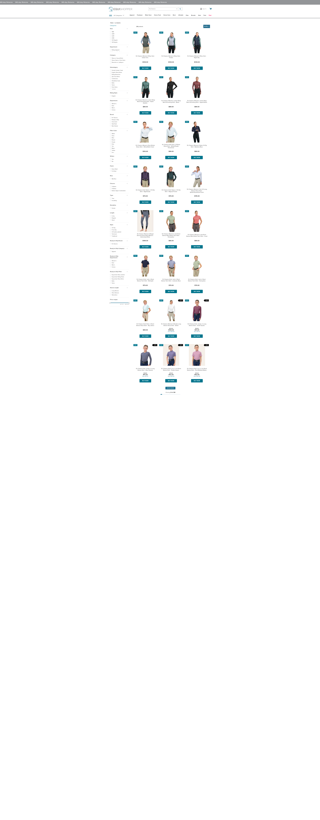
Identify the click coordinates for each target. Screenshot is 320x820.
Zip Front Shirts (116, 89)
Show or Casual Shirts (117, 67)
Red (113, 165)
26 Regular (115, 42)
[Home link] (112, 23)
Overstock (114, 134)
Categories (113, 25)
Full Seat (114, 184)
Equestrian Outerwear (117, 73)
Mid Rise (114, 191)
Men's (113, 120)
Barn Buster (115, 138)
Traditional (114, 249)
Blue (113, 150)
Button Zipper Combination (119, 203)
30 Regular (115, 40)
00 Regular (115, 48)
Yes (113, 172)
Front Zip (114, 242)
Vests (113, 97)
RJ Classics (115, 130)
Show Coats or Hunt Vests (118, 69)
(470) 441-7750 (137, 814)
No (112, 174)
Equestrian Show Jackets (118, 287)
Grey (113, 148)
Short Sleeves (115, 305)
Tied (113, 211)
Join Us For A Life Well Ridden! (160, 772)
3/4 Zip (113, 240)
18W (113, 31)
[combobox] (165, 8)
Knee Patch (115, 182)
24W (113, 38)
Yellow (113, 163)
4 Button (114, 201)
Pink (113, 157)
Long (113, 228)
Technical (114, 246)
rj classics (117, 22)
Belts (113, 95)
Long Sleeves (115, 303)
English (114, 108)
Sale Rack (114, 136)
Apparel (114, 264)
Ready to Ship (115, 132)
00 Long (114, 46)
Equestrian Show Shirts (118, 291)
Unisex (113, 122)
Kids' (113, 118)
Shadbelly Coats (116, 93)
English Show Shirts (117, 85)
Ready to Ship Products (118, 59)
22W (113, 36)
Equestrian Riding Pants (118, 289)
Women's (114, 116)
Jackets (114, 102)
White (113, 146)
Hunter (113, 221)
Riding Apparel (115, 57)
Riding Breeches (116, 87)
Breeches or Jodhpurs (118, 71)
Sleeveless (114, 307)
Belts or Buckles (116, 75)
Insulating (114, 213)
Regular (114, 230)
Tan (113, 159)
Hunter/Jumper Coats (117, 83)
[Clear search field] (177, 8)
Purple (113, 154)
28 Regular (115, 44)
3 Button (114, 199)
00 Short (114, 50)
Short (113, 232)
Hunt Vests (115, 99)
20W (113, 33)
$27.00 (122, 317)
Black (113, 161)
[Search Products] (180, 8)
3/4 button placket (116, 244)
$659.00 (126, 317)
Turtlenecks (115, 91)
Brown (113, 152)
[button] (119, 28)
